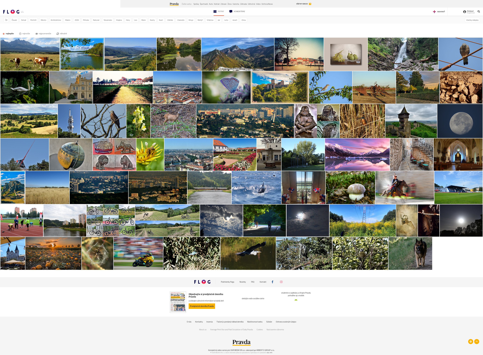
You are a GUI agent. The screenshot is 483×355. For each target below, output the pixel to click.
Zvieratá (180, 20)
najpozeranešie (44, 33)
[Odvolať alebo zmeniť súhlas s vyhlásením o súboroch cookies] (470, 341)
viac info (269, 352)
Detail (23, 20)
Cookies (260, 329)
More (144, 20)
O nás (189, 321)
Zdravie (223, 4)
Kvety (152, 20)
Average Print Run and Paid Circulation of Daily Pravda (231, 329)
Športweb (204, 4)
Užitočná (251, 4)
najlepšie (9, 33)
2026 (77, 20)
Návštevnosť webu (255, 321)
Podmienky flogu (227, 281)
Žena (230, 4)
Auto (211, 4)
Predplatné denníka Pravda (202, 306)
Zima (244, 20)
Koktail (216, 4)
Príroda (86, 20)
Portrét (33, 20)
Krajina (119, 20)
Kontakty (199, 321)
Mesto (43, 20)
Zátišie (170, 20)
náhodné (63, 33)
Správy (196, 4)
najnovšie (26, 33)
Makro (67, 20)
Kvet (161, 20)
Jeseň (235, 20)
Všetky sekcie (302, 4)
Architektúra (56, 20)
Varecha (236, 4)
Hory (128, 20)
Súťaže (269, 321)
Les (135, 20)
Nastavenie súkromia (275, 329)
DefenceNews (267, 4)
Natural (96, 20)
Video (258, 4)
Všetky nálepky (472, 20)
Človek (14, 20)
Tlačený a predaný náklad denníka (230, 321)
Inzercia (210, 321)
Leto (226, 20)
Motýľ (200, 20)
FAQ (252, 281)
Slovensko (108, 20)
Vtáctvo (210, 20)
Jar (219, 20)
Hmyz (191, 20)
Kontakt (263, 281)
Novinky (243, 281)
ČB (6, 20)
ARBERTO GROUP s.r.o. (265, 350)
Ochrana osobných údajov (286, 321)
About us (203, 329)
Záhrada (243, 4)
